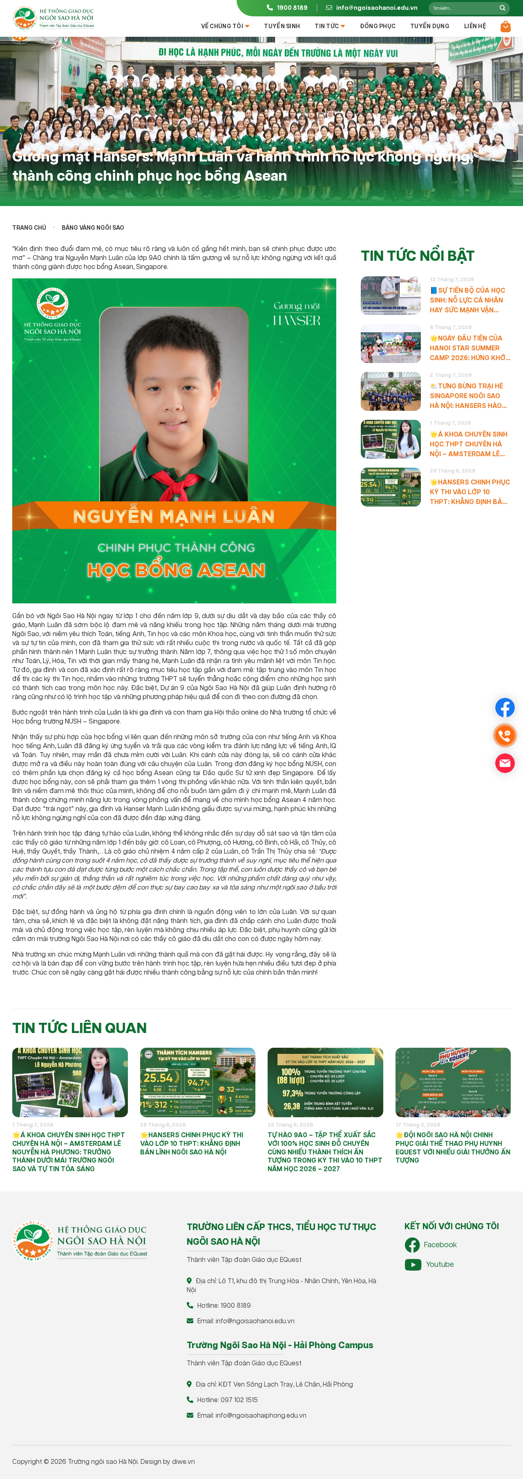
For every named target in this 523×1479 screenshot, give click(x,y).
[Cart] (506, 26)
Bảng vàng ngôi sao (93, 228)
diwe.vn (183, 1462)
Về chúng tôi (222, 26)
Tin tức (327, 26)
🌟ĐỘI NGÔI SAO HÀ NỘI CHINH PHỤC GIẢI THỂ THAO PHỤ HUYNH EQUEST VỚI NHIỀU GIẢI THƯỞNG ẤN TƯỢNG (453, 1148)
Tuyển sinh (282, 26)
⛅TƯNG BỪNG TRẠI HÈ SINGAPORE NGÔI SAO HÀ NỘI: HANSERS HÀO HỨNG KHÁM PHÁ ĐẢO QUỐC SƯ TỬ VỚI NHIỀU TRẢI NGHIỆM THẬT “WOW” (466, 396)
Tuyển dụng (429, 26)
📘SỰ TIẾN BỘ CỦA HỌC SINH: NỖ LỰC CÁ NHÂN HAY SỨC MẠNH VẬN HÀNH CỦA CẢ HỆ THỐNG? (467, 301)
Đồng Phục (378, 26)
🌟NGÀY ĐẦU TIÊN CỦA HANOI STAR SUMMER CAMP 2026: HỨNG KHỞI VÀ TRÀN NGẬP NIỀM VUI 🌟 (469, 349)
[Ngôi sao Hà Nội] (53, 18)
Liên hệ (475, 26)
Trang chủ (29, 228)
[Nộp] (502, 8)
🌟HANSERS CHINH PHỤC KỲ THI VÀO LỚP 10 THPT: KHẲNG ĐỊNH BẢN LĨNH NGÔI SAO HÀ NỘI (470, 492)
